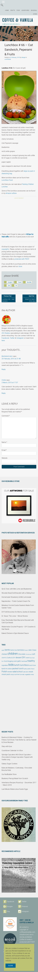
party (25, 668)
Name (4, 442)
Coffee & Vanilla (17, 20)
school (19, 672)
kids (11, 664)
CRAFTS (12, 10)
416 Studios (6, 333)
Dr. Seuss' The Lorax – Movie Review (15, 616)
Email (4, 450)
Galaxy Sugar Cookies (9, 764)
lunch (17, 665)
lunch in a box (7, 669)
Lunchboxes (8, 59)
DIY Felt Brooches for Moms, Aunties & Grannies (19, 612)
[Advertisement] (19, 216)
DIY (23, 657)
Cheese (34, 650)
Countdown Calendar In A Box (12, 750)
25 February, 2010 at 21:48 (11, 359)
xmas (32, 674)
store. (20, 266)
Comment (6, 416)
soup (12, 674)
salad (14, 672)
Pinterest (25, 906)
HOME (7, 10)
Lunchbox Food (7, 180)
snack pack (6, 674)
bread (26, 650)
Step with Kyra (7, 746)
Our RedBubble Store (9, 774)
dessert (19, 658)
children (13, 653)
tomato (22, 674)
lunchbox (24, 665)
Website (4, 458)
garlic (19, 661)
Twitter (12, 338)
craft (33, 654)
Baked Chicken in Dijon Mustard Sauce (15, 633)
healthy (31, 661)
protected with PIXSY (21, 259)
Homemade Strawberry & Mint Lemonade (16, 597)
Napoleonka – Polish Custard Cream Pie (16, 601)
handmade (24, 661)
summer (17, 674)
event (27, 658)
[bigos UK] (10, 939)
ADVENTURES (25, 10)
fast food (32, 657)
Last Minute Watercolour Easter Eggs (15, 789)
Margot (24, 57)
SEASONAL (34, 10)
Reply (4, 369)
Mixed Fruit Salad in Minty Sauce (30, 298)
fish (3, 661)
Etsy (8, 911)
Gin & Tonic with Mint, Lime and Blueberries (17, 589)
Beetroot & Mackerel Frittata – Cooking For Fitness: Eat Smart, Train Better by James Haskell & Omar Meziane (19, 739)
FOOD (18, 10)
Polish (4, 671)
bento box (14, 650)
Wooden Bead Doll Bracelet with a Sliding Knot (18, 593)
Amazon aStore (11, 193)
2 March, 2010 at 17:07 (10, 382)
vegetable (27, 674)
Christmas (28, 654)
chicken (4, 654)
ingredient (5, 665)
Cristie (4, 380)
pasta (28, 668)
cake (30, 650)
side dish (25, 672)
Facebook (5, 338)
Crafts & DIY (11, 658)
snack (31, 672)
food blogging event (10, 661)
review (9, 672)
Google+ (10, 906)
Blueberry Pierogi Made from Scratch (15, 778)
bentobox (21, 650)
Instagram (20, 338)
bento (7, 650)
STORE (35, 14)
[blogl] (10, 924)
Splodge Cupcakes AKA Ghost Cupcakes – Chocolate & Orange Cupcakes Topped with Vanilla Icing (17, 757)
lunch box (32, 665)
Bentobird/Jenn (7, 356)
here (3, 340)
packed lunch (18, 668)
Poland (32, 668)
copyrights (5, 249)
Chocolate (21, 654)
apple (3, 650)
